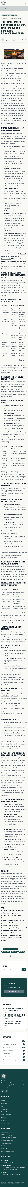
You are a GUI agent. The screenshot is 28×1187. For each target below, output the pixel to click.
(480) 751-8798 (8, 1162)
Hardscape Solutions (7, 1151)
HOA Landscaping (6, 1135)
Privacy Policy (5, 1123)
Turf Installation (6, 1143)
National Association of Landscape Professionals (13, 256)
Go (24, 969)
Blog (2, 1106)
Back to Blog (6, 8)
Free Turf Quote (6, 1114)
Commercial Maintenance (8, 1132)
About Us (4, 1103)
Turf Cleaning (5, 1146)
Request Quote (14, 991)
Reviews (3, 1117)
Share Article (15, 956)
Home (3, 1100)
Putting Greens (5, 1149)
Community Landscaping (8, 1137)
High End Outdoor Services (15, 898)
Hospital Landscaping (7, 1140)
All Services (4, 1109)
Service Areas (5, 1112)
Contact (3, 1120)
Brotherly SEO (14, 1183)
